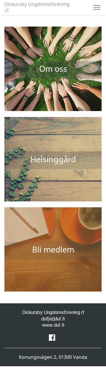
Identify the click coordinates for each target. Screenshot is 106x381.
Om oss (53, 68)
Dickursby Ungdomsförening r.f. (36, 7)
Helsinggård (53, 159)
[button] (97, 7)
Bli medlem (53, 249)
